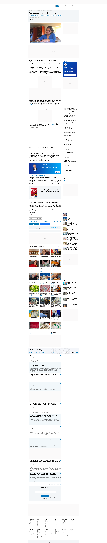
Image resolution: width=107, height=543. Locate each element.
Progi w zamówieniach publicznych (69, 166)
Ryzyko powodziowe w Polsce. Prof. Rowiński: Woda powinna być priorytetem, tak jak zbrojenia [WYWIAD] (70, 109)
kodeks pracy (39, 218)
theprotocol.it (71, 535)
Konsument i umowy (48, 522)
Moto (54, 523)
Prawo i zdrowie (47, 526)
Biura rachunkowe (64, 519)
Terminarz (67, 178)
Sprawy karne (47, 521)
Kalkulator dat (66, 150)
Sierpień (71, 178)
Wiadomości (31, 352)
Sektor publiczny (36, 10)
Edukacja (53, 352)
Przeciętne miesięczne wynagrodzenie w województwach (70, 165)
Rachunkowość (31, 521)
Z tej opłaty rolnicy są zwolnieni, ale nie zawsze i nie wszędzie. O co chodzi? (69, 111)
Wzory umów (71, 533)
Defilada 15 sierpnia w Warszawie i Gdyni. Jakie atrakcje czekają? (70, 133)
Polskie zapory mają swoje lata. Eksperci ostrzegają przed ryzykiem (70, 113)
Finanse (40, 352)
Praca (46, 524)
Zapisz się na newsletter (57, 221)
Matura (38, 535)
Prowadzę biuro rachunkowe (65, 521)
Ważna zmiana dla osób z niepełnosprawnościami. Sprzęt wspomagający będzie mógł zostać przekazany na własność (69, 128)
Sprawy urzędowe (47, 523)
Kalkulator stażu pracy (56, 534)
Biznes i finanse (56, 520)
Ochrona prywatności (35, 540)
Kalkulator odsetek (56, 533)
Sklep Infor (46, 525)
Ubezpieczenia (39, 522)
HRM (38, 525)
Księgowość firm (31, 519)
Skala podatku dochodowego (65, 535)
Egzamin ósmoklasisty (40, 536)
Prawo (46, 519)
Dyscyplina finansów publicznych (69, 169)
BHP (37, 524)
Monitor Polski (47, 531)
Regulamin (53, 540)
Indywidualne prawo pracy (40, 520)
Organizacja (35, 352)
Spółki (54, 521)
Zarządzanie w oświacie (40, 534)
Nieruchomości (72, 519)
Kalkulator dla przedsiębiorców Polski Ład (70, 143)
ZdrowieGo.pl (71, 530)
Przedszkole (38, 530)
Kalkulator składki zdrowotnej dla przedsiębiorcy (69, 141)
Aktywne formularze (69, 152)
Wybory (65, 158)
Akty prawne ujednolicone (48, 534)
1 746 (58, 484)
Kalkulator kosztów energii (68, 144)
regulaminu (45, 493)
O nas (30, 540)
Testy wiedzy (39, 537)
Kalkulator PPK (66, 148)
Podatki (30, 520)
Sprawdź (41, 194)
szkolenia (30, 218)
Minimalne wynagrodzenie (65, 531)
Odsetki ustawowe (64, 534)
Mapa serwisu (73, 540)
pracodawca (31, 104)
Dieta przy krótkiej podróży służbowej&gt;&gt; (37, 175)
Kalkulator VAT (55, 532)
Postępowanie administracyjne (68, 153)
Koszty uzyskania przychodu (68, 170)
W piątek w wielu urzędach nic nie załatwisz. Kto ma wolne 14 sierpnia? (70, 135)
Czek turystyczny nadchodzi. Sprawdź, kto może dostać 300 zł (70, 123)
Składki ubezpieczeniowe (65, 532)
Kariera (57, 540)
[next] (60, 484)
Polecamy (64, 280)
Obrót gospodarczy (31, 522)
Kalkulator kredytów (67, 145)
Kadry (38, 519)
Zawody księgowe (31, 524)
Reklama (67, 540)
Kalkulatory (67, 139)
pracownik (34, 218)
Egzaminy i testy (39, 533)
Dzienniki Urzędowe (48, 532)
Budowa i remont (72, 523)
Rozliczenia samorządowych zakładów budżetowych (69, 172)
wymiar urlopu (49, 204)
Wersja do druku (35, 221)
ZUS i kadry (30, 523)
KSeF (30, 525)
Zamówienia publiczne (67, 156)
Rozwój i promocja (48, 352)
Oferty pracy (71, 536)
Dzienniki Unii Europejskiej (48, 533)
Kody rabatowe (72, 532)
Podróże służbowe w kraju (65, 530)
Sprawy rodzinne (47, 520)
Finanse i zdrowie (56, 525)
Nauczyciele (38, 532)
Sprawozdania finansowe (65, 524)
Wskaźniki (67, 160)
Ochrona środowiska (67, 157)
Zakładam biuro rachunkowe (65, 520)
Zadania (43, 352)
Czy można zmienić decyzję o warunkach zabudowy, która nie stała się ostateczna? (70, 130)
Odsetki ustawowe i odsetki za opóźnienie (70, 161)
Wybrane (74, 106)
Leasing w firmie (56, 524)
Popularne (66, 106)
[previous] (49, 484)
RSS (60, 540)
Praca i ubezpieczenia (56, 522)
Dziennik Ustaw (47, 530)
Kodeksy (46, 535)
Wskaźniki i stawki (64, 529)
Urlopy (38, 523)
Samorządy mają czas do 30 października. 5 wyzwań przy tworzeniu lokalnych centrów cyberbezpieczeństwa (70, 121)
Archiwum (71, 531)
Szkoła (38, 531)
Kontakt (63, 540)
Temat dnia (40, 10)
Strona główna (31, 10)
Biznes (55, 519)
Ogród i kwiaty (72, 524)
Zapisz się (57, 172)
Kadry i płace (30, 534)
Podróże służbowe (64, 533)
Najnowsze (70, 106)
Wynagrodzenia (39, 521)
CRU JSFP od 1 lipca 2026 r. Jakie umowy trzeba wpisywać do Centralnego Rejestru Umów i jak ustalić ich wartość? (70, 118)
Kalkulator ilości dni (67, 149)
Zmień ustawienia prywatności (45, 540)
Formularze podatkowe (73, 534)
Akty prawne (47, 529)
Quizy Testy (65, 174)
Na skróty (71, 529)
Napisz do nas (46, 221)
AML (62, 525)
